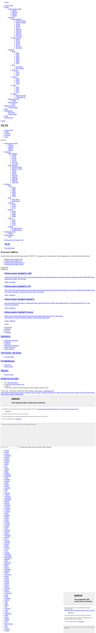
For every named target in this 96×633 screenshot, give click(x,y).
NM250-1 (15, 12)
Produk (6, 7)
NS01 (17, 87)
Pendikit (14, 94)
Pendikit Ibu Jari (20, 97)
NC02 (17, 73)
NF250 (18, 39)
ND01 (18, 78)
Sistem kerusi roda (13, 99)
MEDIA (4, 370)
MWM (14, 100)
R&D (6, 109)
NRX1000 (19, 36)
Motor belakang (16, 19)
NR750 (18, 27)
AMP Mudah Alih (48, 391)
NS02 (17, 89)
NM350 (14, 14)
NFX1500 (19, 48)
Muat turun (11, 112)
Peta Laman (38, 391)
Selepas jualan (12, 114)
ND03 (18, 82)
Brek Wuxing (20, 68)
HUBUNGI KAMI (9, 378)
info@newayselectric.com (16, 384)
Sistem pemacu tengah (14, 9)
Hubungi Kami (8, 117)
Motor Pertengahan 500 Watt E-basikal (68, 392)
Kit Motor (11, 50)
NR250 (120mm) (21, 22)
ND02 (18, 80)
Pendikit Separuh (21, 95)
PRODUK (5, 336)
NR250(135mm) (21, 21)
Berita (6, 116)
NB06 (17, 61)
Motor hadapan (16, 38)
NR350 (18, 24)
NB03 (17, 56)
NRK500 (18, 33)
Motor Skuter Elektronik (11, 345)
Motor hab (11, 17)
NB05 (17, 60)
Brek (13, 65)
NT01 (17, 90)
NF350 (18, 41)
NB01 (17, 53)
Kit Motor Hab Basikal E (48, 392)
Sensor (14, 85)
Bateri (14, 51)
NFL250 (18, 46)
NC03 (17, 75)
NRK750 (18, 34)
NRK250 (18, 29)
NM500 (14, 16)
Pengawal (15, 70)
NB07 (17, 63)
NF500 (18, 43)
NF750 (18, 44)
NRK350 (18, 31)
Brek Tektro (19, 66)
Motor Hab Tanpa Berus (87, 392)
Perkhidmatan (8, 111)
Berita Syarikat (8, 374)
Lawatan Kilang (13, 107)
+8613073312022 (12, 382)
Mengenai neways (9, 106)
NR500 (18, 26)
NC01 (17, 72)
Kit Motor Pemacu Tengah (32, 392)
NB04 (17, 58)
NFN (13, 104)
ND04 (18, 83)
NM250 (14, 10)
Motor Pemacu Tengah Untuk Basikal (12, 394)
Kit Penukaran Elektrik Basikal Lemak (12, 392)
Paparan (14, 77)
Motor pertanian (13, 102)
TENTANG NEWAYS (11, 353)
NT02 (17, 92)
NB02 (17, 55)
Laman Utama (8, 5)
